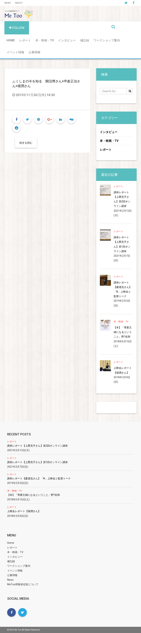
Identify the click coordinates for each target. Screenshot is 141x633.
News (7, 2)
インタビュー (67, 40)
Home (11, 40)
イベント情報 (15, 52)
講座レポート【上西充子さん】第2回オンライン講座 (122, 199)
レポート (25, 40)
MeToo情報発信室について (22, 584)
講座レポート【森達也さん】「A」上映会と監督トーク (123, 289)
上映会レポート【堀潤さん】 (123, 370)
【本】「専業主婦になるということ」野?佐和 (123, 332)
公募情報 (34, 52)
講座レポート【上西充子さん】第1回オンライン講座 (122, 244)
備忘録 (84, 40)
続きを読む (25, 142)
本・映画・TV (44, 40)
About (19, 2)
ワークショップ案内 (106, 40)
